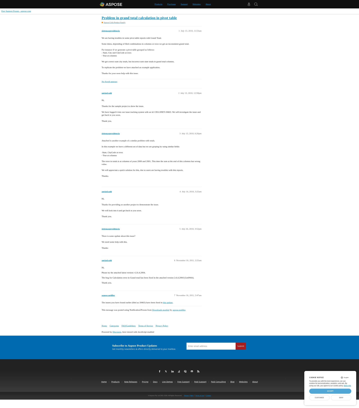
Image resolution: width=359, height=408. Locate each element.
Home (104, 326)
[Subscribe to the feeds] (199, 371)
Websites (197, 4)
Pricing (145, 381)
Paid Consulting (218, 381)
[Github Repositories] (192, 371)
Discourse (117, 332)
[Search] (255, 4)
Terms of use (199, 395)
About (208, 4)
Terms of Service (145, 326)
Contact (208, 395)
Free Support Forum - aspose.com (16, 11)
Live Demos (167, 381)
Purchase (171, 4)
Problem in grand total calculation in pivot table (139, 18)
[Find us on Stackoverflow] (179, 371)
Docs (155, 381)
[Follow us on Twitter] (166, 371)
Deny (341, 397)
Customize (319, 397)
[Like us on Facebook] (160, 371)
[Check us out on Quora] (186, 371)
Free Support (183, 381)
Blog (232, 381)
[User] (248, 4)
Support (184, 4)
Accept (330, 391)
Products (158, 4)
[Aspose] (111, 4)
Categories (114, 326)
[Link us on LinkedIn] (173, 371)
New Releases (130, 381)
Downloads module (160, 310)
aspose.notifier (179, 310)
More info (347, 386)
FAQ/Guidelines (129, 326)
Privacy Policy (162, 326)
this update (168, 302)
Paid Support (200, 381)
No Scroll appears (109, 82)
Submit (240, 346)
